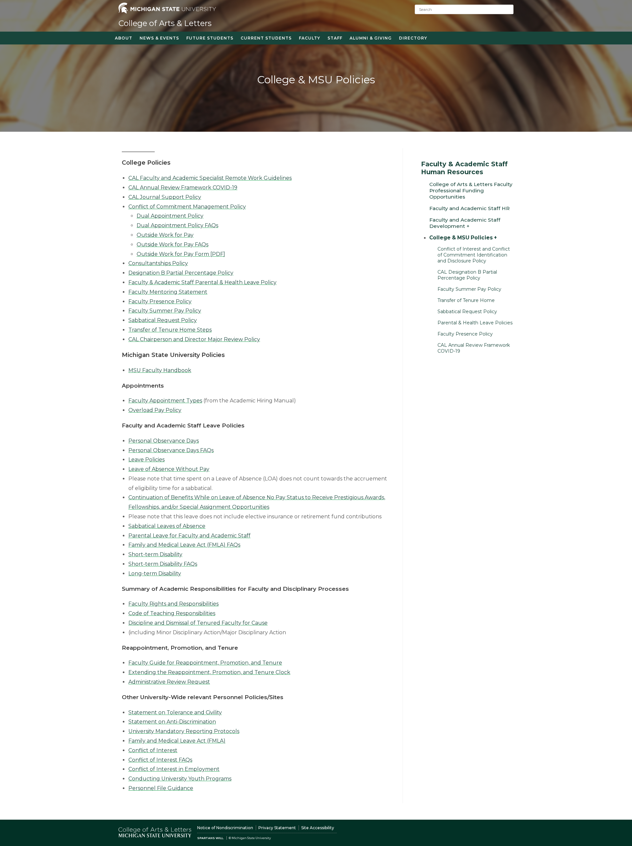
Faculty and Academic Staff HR (469, 208)
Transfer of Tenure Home (466, 300)
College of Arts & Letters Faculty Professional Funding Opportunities (471, 190)
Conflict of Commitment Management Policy (187, 207)
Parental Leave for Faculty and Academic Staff (189, 535)
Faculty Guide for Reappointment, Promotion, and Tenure (205, 663)
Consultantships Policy (158, 263)
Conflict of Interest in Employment (174, 769)
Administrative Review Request (169, 682)
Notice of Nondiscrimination (225, 827)
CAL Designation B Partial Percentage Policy (467, 275)
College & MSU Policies (461, 237)
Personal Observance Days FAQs (171, 450)
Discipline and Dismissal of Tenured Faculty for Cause (198, 623)
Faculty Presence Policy (160, 301)
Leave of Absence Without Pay (168, 469)
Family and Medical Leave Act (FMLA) (176, 741)
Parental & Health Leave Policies (475, 323)
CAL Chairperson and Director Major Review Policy (194, 339)
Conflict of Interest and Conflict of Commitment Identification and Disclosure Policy (473, 255)
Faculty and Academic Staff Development (464, 223)
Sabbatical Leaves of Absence (166, 526)
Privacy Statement (277, 827)
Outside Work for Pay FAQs (172, 244)
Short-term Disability (155, 554)
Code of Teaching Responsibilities (171, 613)
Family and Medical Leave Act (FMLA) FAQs (184, 545)
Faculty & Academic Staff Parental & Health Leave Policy (202, 282)
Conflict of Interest (152, 750)
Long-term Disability (154, 573)
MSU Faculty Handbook (159, 370)
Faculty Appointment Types (165, 400)
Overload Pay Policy (154, 410)
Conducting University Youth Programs (179, 779)
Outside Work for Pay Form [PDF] (181, 254)
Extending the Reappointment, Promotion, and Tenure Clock (209, 672)
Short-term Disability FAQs (162, 564)
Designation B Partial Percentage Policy (180, 273)
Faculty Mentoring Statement (167, 292)
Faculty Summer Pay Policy (164, 311)
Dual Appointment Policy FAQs (177, 225)
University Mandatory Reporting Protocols (183, 731)
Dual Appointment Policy (170, 216)
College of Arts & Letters (165, 23)
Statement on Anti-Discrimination (172, 722)
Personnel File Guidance (160, 788)
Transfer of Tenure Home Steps (170, 330)
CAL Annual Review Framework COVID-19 (182, 187)
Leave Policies (146, 459)
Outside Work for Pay (165, 235)
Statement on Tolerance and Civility (175, 712)
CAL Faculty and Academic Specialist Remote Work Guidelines (210, 178)
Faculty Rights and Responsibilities (173, 604)
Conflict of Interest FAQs (160, 760)
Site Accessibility (317, 827)
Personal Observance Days (163, 441)
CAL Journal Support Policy (164, 197)
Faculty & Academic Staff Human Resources (464, 168)
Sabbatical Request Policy (162, 320)
